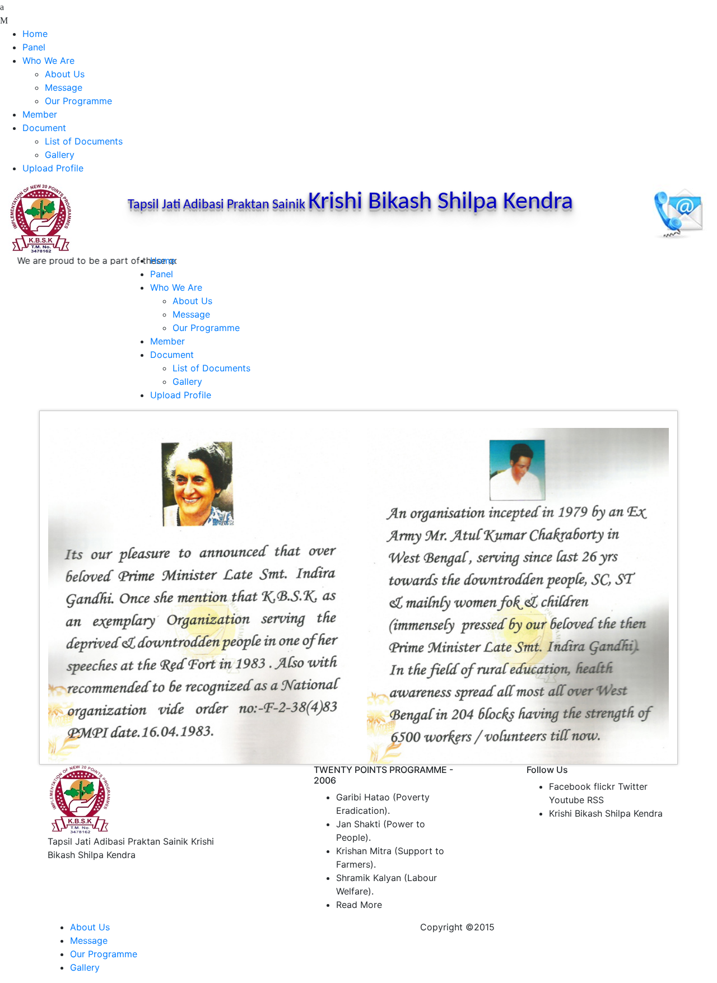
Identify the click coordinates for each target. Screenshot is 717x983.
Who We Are (48, 60)
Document (44, 127)
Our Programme (78, 100)
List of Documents (84, 141)
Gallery (60, 154)
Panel (33, 47)
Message (63, 87)
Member (39, 114)
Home (35, 33)
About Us (65, 74)
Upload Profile (52, 168)
